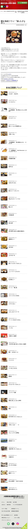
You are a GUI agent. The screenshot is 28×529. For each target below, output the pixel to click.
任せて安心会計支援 (6, 511)
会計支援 (12, 11)
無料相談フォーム (19, 12)
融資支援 (8, 11)
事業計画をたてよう (6, 517)
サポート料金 (15, 12)
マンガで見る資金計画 (17, 504)
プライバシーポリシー (6, 520)
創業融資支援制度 (15, 511)
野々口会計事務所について (22, 12)
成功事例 (26, 11)
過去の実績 (9, 502)
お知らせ (5, 11)
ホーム (2, 11)
